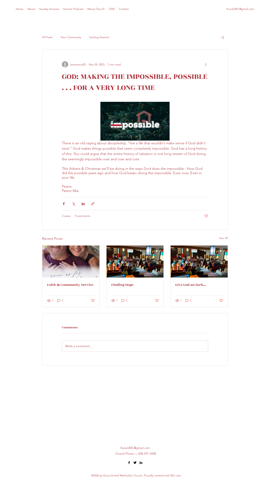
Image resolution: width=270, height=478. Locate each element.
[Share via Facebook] (64, 204)
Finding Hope (122, 284)
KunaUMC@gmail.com (240, 9)
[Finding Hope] (135, 262)
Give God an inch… (190, 284)
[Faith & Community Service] (70, 262)
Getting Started (99, 37)
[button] (223, 37)
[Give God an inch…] (199, 262)
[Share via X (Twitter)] (73, 204)
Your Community (70, 37)
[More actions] (205, 64)
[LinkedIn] (141, 463)
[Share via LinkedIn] (83, 204)
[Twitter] (135, 463)
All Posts (47, 37)
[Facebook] (129, 463)
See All (223, 238)
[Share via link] (93, 204)
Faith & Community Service (70, 284)
